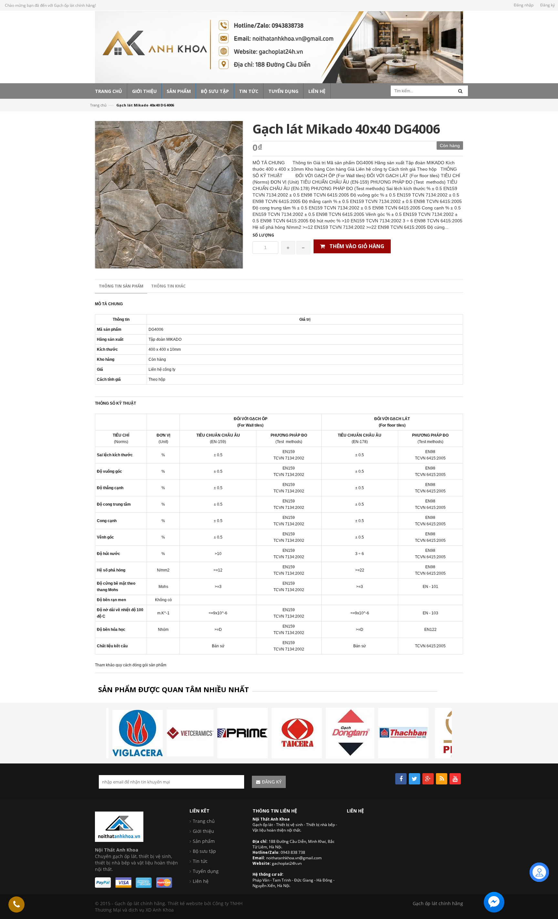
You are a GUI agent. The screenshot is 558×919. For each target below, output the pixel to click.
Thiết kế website (185, 903)
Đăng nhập (523, 5)
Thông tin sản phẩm (121, 286)
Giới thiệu (203, 831)
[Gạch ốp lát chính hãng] (119, 826)
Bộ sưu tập (204, 851)
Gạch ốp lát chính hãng (438, 903)
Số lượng (263, 235)
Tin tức (200, 861)
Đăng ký (547, 5)
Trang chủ (98, 105)
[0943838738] (16, 904)
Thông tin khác (168, 286)
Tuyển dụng (206, 871)
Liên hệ (201, 881)
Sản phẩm (204, 841)
